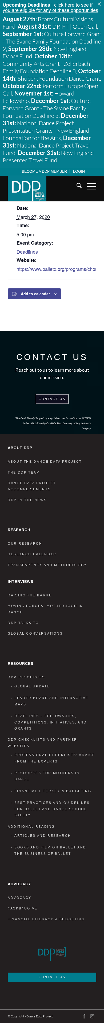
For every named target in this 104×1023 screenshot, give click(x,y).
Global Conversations (35, 633)
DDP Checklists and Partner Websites (42, 743)
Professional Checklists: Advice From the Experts (54, 758)
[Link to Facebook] (84, 1016)
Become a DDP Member (44, 171)
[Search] (76, 186)
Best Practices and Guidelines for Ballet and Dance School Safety (52, 809)
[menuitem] (44, 171)
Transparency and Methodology (47, 565)
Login (79, 171)
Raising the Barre (30, 595)
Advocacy (19, 898)
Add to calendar (35, 293)
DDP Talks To (23, 623)
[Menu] (89, 186)
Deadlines (27, 251)
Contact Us (52, 399)
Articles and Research (42, 836)
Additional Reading (31, 827)
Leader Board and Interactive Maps (51, 701)
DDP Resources (26, 677)
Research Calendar (32, 554)
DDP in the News (27, 500)
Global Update (32, 686)
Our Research (25, 543)
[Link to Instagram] (92, 1016)
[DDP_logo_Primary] (43, 188)
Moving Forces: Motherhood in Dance (45, 609)
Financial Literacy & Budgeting (52, 791)
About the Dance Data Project (45, 461)
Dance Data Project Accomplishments (32, 486)
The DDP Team (24, 472)
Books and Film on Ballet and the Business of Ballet (50, 850)
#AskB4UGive (23, 908)
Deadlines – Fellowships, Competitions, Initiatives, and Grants (50, 722)
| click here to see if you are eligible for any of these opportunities (50, 7)
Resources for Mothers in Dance (47, 776)
